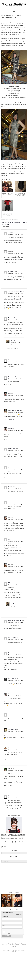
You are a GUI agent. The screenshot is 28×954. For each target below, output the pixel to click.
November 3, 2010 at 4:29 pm (15, 749)
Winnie (10, 693)
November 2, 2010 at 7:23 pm (15, 639)
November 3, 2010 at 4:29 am (15, 731)
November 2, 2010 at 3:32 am (15, 234)
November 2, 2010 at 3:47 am (15, 253)
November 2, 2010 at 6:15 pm (15, 622)
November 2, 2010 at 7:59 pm (15, 654)
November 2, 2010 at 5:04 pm (15, 541)
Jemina (10, 232)
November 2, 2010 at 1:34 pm (15, 430)
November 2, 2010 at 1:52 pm (15, 450)
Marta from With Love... (14, 410)
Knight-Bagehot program (9, 23)
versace (9, 219)
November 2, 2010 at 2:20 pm (15, 488)
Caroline (10, 486)
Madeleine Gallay (12, 376)
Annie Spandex (12, 729)
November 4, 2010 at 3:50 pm (15, 770)
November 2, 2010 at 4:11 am (15, 273)
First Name (4, 921)
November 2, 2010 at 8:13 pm (15, 680)
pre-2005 (18, 92)
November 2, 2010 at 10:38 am (16, 395)
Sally (9, 393)
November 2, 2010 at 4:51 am (15, 293)
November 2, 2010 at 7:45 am (15, 361)
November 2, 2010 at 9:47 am (15, 378)
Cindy (9, 768)
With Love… (13, 419)
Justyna (10, 747)
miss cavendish (12, 637)
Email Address (5, 916)
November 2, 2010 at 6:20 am (15, 319)
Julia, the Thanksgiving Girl (15, 291)
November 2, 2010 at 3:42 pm (15, 519)
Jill (9, 539)
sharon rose (11, 271)
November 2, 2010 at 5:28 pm (15, 584)
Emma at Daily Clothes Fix (14, 620)
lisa (9, 517)
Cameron (10, 652)
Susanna (10, 502)
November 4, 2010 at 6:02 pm (15, 797)
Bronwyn (10, 359)
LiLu (9, 564)
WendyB (13, 340)
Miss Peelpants (12, 678)
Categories (4, 859)
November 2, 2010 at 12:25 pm (16, 412)
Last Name (4, 925)
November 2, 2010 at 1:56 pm (15, 469)
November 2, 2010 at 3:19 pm (15, 504)
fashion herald (11, 448)
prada (7, 219)
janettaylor (10, 467)
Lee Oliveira (11, 714)
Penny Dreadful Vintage (14, 317)
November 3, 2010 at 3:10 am (15, 716)
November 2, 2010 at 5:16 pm (15, 566)
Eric (9, 582)
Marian (10, 428)
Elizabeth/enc (11, 795)
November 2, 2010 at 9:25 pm (15, 695)
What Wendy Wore (15, 219)
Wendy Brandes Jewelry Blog (14, 3)
